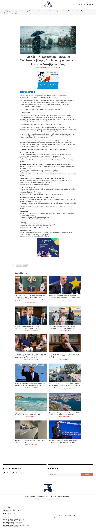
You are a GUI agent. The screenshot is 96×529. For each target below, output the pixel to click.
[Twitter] (82, 4)
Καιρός (25, 265)
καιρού (38, 149)
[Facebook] (87, 4)
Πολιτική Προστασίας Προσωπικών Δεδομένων (36, 496)
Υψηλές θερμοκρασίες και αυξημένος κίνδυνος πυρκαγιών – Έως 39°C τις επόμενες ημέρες (29, 413)
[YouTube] (90, 4)
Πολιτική (26, 359)
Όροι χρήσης (53, 496)
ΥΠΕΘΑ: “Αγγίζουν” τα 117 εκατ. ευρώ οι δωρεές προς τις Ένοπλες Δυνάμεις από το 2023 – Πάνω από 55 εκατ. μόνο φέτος (64, 385)
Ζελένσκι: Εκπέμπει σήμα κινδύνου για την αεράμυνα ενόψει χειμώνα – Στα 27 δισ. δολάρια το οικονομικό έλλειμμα (65, 355)
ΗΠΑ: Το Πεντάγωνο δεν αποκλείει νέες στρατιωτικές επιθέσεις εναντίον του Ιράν (27, 327)
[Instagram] (84, 4)
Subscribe (87, 474)
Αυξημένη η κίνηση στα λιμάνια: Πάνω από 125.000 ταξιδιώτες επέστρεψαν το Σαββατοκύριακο (64, 413)
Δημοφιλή (19, 265)
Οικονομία (60, 301)
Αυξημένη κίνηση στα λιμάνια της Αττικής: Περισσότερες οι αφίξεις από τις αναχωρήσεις (62, 327)
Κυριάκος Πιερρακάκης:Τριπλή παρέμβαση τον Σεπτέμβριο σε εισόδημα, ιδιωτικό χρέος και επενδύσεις (63, 442)
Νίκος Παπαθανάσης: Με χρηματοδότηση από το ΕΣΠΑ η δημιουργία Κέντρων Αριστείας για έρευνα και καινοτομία (64, 297)
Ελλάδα (38, 67)
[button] (79, 4)
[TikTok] (92, 4)
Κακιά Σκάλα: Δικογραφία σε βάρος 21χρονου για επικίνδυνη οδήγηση (30, 441)
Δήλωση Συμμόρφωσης (63, 496)
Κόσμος (26, 302)
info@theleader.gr (7, 517)
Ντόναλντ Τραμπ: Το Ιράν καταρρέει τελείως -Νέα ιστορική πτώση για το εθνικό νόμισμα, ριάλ (30, 384)
